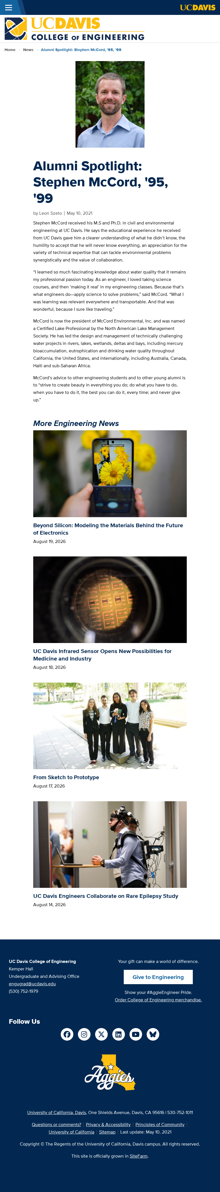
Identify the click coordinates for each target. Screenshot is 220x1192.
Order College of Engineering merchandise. (158, 999)
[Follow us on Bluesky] (153, 1034)
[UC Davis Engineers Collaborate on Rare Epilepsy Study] (110, 844)
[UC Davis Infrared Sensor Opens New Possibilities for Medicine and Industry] (110, 599)
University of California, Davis (56, 1112)
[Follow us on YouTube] (135, 1034)
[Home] (74, 28)
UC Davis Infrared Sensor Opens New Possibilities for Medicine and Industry (102, 655)
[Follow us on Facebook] (67, 1034)
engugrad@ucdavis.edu (32, 983)
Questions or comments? (56, 1124)
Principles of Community (159, 1124)
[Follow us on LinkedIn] (118, 1034)
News (28, 49)
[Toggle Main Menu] (8, 7)
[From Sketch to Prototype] (110, 725)
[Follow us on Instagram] (84, 1034)
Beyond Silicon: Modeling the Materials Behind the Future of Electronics (108, 529)
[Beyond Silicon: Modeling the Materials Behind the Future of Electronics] (110, 473)
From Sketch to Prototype (66, 777)
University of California (71, 1132)
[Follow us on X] (101, 1034)
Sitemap (107, 1132)
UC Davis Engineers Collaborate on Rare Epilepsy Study (105, 896)
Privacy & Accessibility (108, 1124)
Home (10, 49)
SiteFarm (139, 1156)
